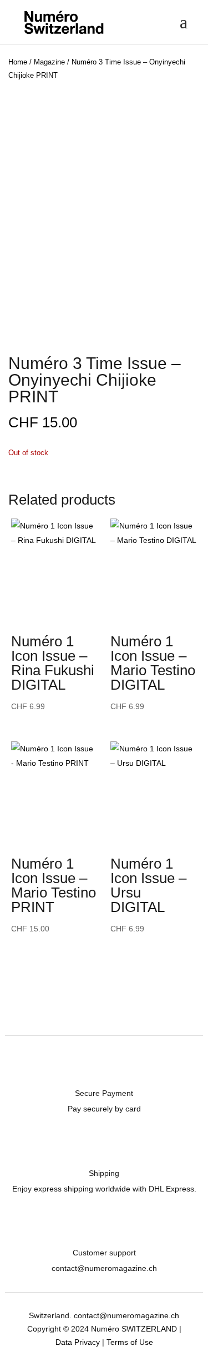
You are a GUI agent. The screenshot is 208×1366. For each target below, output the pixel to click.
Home (17, 62)
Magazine (49, 62)
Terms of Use (129, 1342)
